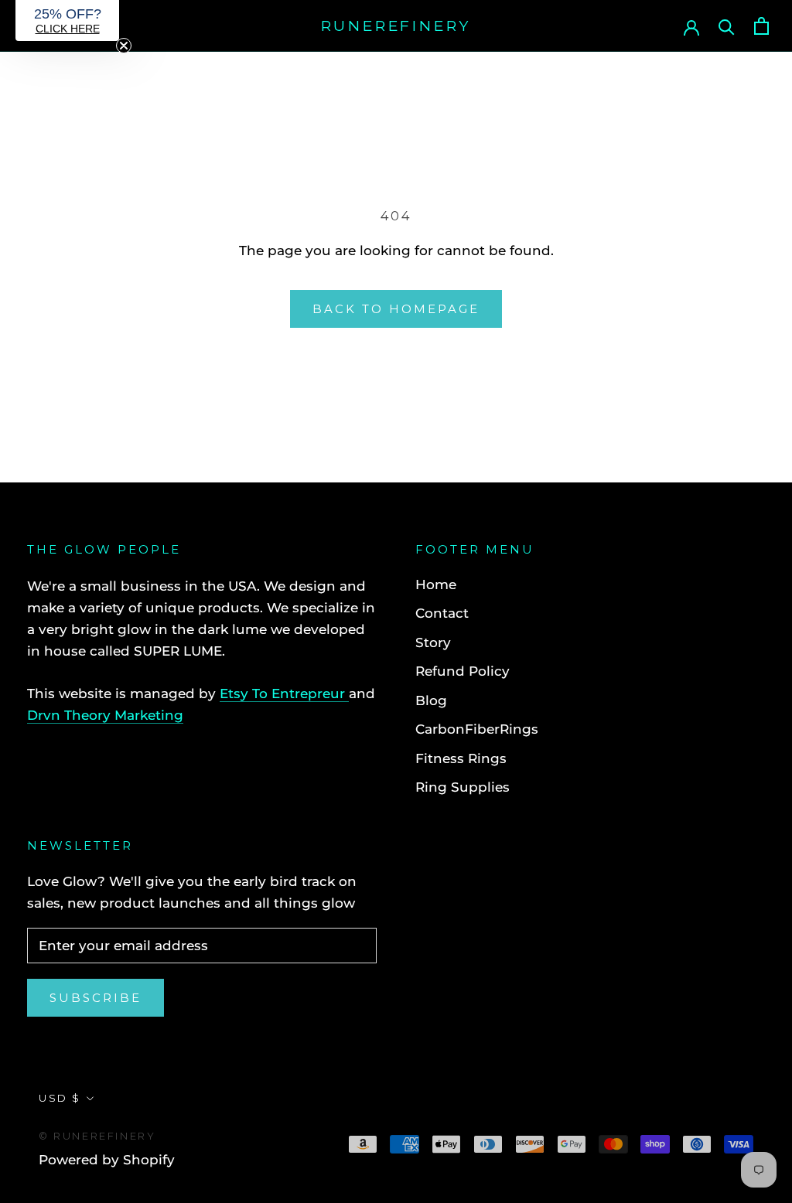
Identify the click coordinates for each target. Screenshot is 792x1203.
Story (433, 642)
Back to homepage (396, 309)
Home (435, 584)
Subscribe (96, 997)
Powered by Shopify (107, 1159)
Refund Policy (462, 671)
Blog (431, 700)
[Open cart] (761, 26)
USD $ (60, 1098)
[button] (67, 20)
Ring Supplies (462, 787)
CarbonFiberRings (476, 729)
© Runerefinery (97, 1136)
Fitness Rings (461, 758)
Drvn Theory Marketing (105, 715)
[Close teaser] (123, 45)
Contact (442, 613)
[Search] (727, 26)
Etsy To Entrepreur (284, 693)
